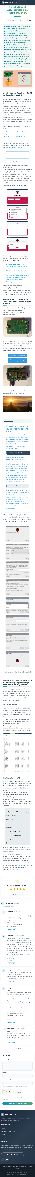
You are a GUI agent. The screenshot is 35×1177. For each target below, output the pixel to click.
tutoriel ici (21, 865)
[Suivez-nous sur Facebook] (2, 1159)
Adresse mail (6, 1080)
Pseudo (4, 1072)
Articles (3, 1137)
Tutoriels (3, 1128)
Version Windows (17, 153)
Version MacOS (17, 157)
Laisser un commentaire (18, 1103)
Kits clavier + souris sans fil (17, 355)
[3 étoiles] (17, 889)
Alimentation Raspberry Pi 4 (17, 360)
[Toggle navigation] (31, 2)
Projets (3, 1134)
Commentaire (6, 1060)
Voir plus (18, 1048)
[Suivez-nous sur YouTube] (7, 1159)
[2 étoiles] (14, 889)
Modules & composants (8, 1131)
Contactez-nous (12, 1154)
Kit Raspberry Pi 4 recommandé (15, 136)
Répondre (12, 929)
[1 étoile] (11, 889)
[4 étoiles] (20, 889)
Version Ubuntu (17, 161)
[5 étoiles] (23, 889)
